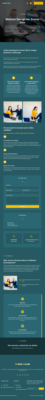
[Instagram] (25, 375)
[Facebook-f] (17, 375)
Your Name (8, 185)
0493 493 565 (14, 239)
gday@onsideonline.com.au (31, 239)
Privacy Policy (32, 395)
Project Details (9, 195)
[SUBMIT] (41, 388)
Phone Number (9, 190)
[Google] (20, 375)
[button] (27, 3)
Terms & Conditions (40, 395)
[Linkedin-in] (22, 375)
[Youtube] (27, 375)
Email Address (26, 190)
